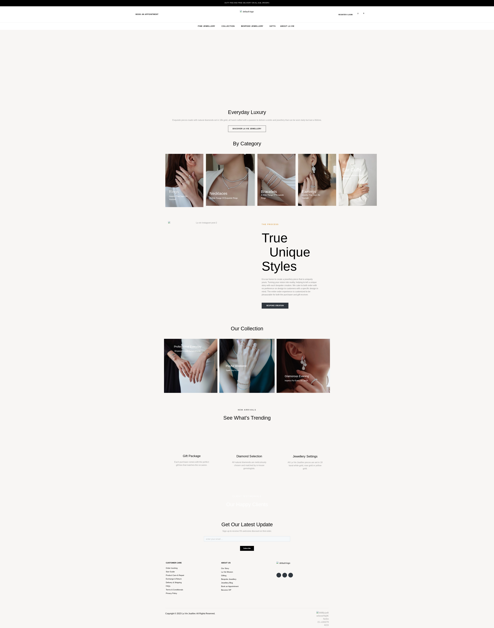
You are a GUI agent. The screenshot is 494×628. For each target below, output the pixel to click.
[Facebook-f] (284, 575)
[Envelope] (290, 575)
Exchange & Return (174, 579)
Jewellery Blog (227, 583)
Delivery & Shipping (174, 582)
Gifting (223, 575)
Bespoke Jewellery (228, 579)
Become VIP (226, 590)
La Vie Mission (227, 572)
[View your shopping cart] (362, 14)
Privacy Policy (171, 593)
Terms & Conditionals (174, 590)
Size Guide (170, 572)
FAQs (168, 586)
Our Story (225, 568)
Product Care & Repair (175, 575)
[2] (356, 14)
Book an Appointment (230, 586)
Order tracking (172, 568)
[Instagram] (278, 575)
